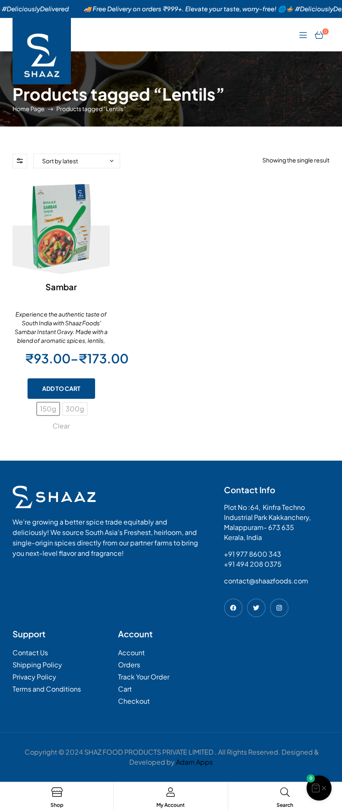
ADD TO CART (61, 388)
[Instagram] (279, 607)
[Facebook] (233, 607)
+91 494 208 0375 (253, 564)
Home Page (29, 108)
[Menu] (303, 34)
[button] (319, 788)
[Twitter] (256, 607)
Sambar (61, 286)
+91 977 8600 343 (252, 554)
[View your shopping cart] (319, 35)
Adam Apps (194, 762)
